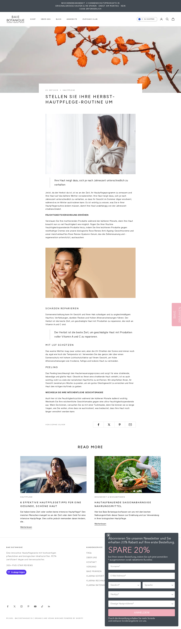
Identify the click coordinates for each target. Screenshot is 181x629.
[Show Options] (138, 585)
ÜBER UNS (46, 19)
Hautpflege (69, 90)
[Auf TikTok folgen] (42, 606)
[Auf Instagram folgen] (21, 606)
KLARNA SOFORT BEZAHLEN (101, 576)
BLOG (58, 19)
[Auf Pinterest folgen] (28, 606)
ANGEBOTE (72, 19)
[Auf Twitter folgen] (14, 606)
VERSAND (91, 567)
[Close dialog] (108, 535)
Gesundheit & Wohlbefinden (109, 497)
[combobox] (124, 585)
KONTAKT (91, 562)
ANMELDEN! (141, 612)
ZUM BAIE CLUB (90, 19)
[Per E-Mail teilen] (130, 425)
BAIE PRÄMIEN (93, 571)
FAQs (89, 553)
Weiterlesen (26, 527)
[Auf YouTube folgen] (35, 606)
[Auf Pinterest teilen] (119, 425)
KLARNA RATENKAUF (97, 585)
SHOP (33, 19)
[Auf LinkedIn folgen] (49, 606)
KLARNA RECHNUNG (97, 580)
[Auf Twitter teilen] (109, 425)
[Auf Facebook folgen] (7, 606)
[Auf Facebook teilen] (98, 425)
